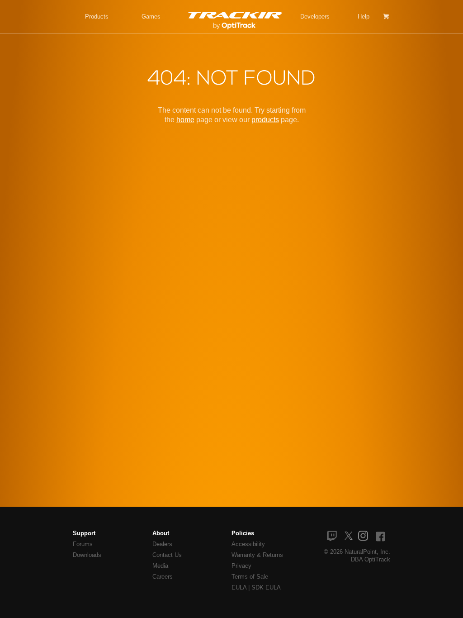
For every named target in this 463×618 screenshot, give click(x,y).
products (265, 120)
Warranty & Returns (257, 554)
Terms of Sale (250, 576)
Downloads (87, 554)
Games (151, 16)
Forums (83, 544)
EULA (239, 587)
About (160, 533)
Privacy (241, 565)
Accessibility (248, 544)
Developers (315, 16)
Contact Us (167, 554)
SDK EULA (266, 587)
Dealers (162, 544)
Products (97, 16)
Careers (162, 576)
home (185, 120)
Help (363, 16)
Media (160, 565)
